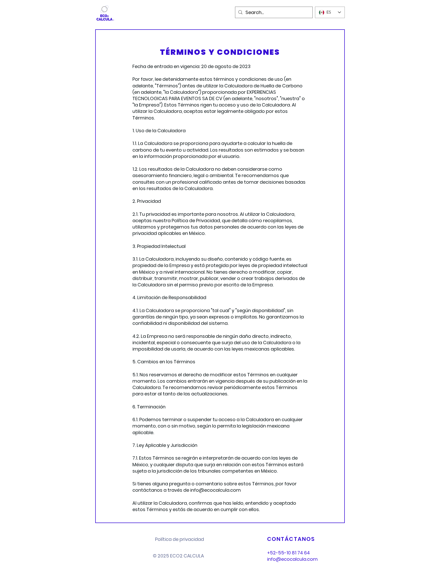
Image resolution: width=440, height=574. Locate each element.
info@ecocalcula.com (215, 490)
